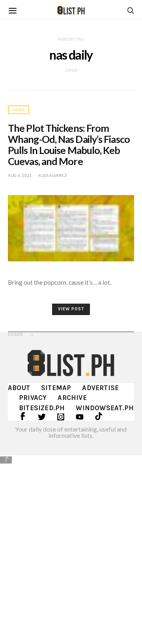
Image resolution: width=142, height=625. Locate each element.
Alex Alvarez (52, 175)
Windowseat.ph (105, 408)
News (18, 109)
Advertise (100, 388)
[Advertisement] (71, 539)
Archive (72, 398)
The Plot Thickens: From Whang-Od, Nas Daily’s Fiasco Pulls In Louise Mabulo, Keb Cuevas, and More (69, 144)
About (19, 388)
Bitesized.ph (42, 408)
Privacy (33, 398)
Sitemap (56, 388)
